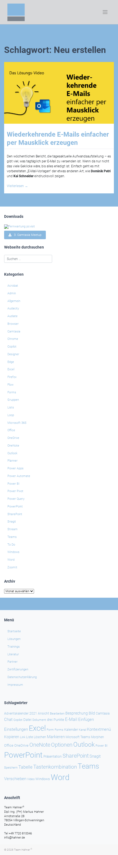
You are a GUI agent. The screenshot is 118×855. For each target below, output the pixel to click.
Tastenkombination (55, 767)
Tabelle (25, 767)
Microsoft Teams (78, 737)
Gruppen (13, 400)
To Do (11, 544)
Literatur (13, 654)
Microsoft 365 (16, 423)
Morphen (97, 737)
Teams (12, 537)
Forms (11, 392)
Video (31, 779)
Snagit (11, 521)
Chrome (12, 339)
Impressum (15, 685)
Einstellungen (16, 729)
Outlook (12, 453)
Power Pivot (15, 491)
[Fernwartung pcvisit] (19, 226)
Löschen (40, 737)
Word (11, 559)
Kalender (71, 729)
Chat (8, 719)
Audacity (13, 308)
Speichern (11, 767)
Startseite (14, 631)
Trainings (13, 646)
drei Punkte (55, 720)
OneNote (13, 445)
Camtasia (13, 331)
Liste (29, 737)
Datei (27, 720)
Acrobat (12, 285)
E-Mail (71, 719)
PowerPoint (15, 506)
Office (11, 430)
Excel (10, 369)
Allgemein (13, 301)
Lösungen (14, 639)
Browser (13, 324)
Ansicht (43, 713)
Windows (13, 552)
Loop (10, 415)
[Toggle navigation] (105, 12)
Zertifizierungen (17, 669)
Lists (10, 407)
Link (22, 737)
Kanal (82, 730)
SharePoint (14, 514)
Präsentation (52, 756)
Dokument (39, 720)
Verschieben (15, 778)
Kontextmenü (99, 729)
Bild (92, 713)
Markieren (56, 737)
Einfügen (86, 719)
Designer (13, 354)
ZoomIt (12, 567)
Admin (11, 293)
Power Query (15, 499)
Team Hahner (23, 849)
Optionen (61, 744)
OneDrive (13, 438)
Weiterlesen (17, 186)
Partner (12, 662)
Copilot (11, 346)
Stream (12, 529)
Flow (10, 384)
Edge (10, 362)
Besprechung (76, 713)
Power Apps (15, 468)
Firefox (11, 377)
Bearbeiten (57, 713)
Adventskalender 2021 (20, 713)
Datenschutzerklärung (22, 677)
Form (50, 730)
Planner (12, 460)
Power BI (13, 484)
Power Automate (18, 476)
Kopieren (11, 737)
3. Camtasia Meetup (26, 235)
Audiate (12, 316)
